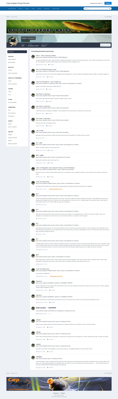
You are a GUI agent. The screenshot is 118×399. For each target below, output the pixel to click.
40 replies (50, 76)
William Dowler (52, 183)
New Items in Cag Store (43, 94)
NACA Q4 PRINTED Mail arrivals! (46, 69)
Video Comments (12, 83)
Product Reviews (12, 102)
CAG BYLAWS (55, 8)
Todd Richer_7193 (53, 83)
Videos (10, 81)
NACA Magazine (63, 57)
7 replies (49, 89)
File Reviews (11, 116)
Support (39, 8)
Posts (9, 94)
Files (9, 110)
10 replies (50, 327)
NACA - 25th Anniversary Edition (46, 55)
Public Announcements (63, 95)
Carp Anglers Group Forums (17, 3)
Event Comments (12, 126)
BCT (37, 194)
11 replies (51, 150)
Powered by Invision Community (59, 396)
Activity (27, 8)
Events (9, 123)
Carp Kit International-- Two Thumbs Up (48, 82)
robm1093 (52, 308)
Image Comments (12, 137)
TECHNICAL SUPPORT (67, 283)
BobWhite (50, 283)
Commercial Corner (65, 321)
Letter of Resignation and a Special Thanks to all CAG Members (55, 168)
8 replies (52, 290)
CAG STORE (39, 130)
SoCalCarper (51, 71)
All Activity (10, 51)
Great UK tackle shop (42, 182)
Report (49, 313)
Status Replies (11, 62)
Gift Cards (46, 8)
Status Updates (102, 8)
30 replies (51, 176)
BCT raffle (39, 143)
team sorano (39, 57)
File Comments (12, 113)
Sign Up (108, 3)
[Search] (110, 8)
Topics (10, 91)
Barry (49, 95)
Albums (10, 140)
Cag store (39, 281)
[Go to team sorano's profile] (33, 56)
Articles (10, 70)
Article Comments (12, 73)
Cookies (62, 393)
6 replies (51, 64)
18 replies (49, 101)
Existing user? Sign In (96, 3)
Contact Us (56, 393)
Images (10, 134)
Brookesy (50, 57)
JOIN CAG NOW (12, 8)
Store (33, 8)
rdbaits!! (38, 320)
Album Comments (12, 143)
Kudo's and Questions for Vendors (72, 83)
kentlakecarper (52, 169)
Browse (20, 8)
